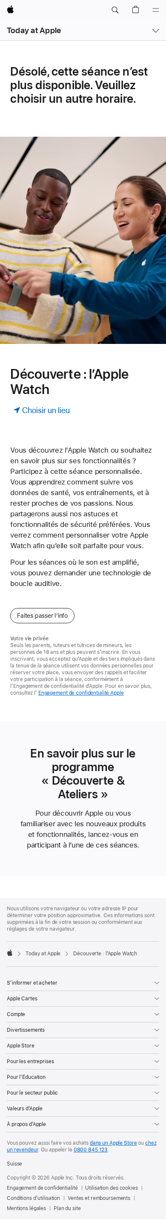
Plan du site (67, 1208)
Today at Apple (34, 30)
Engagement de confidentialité (42, 1188)
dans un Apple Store (113, 1143)
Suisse (14, 1164)
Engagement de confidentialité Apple (81, 693)
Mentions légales (26, 1208)
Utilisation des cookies (111, 1188)
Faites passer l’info (42, 615)
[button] (115, 10)
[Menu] (156, 10)
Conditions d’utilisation (33, 1198)
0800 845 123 (91, 1150)
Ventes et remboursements (99, 1198)
